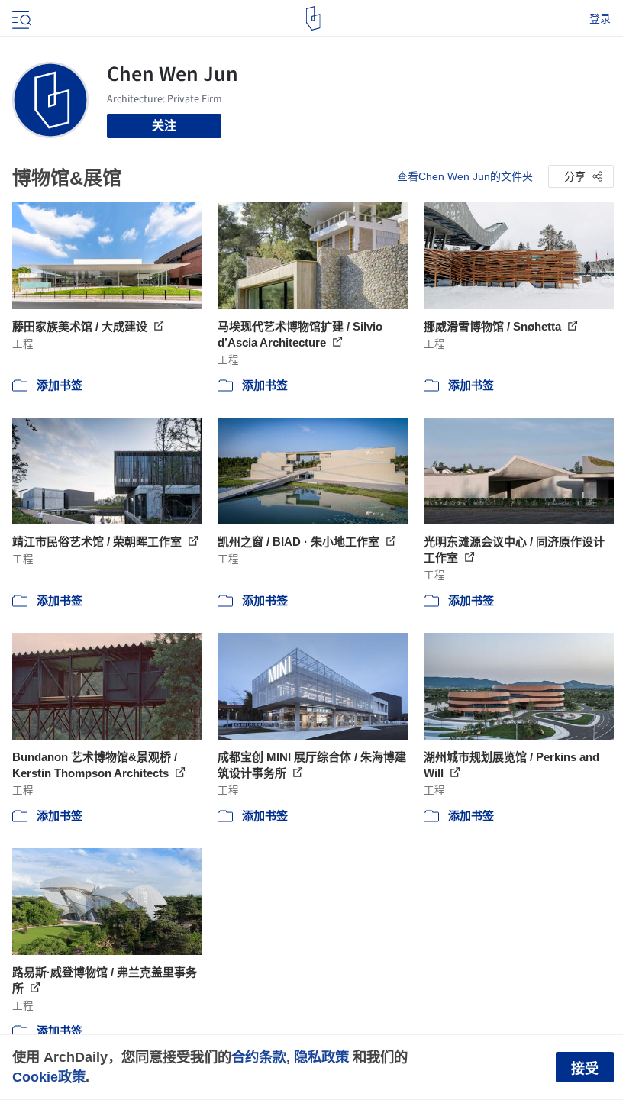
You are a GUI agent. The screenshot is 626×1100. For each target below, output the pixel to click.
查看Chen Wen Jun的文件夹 (465, 176)
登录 (600, 18)
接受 (585, 1068)
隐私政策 (321, 1057)
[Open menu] (20, 18)
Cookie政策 (49, 1077)
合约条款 (258, 1057)
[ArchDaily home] (313, 18)
